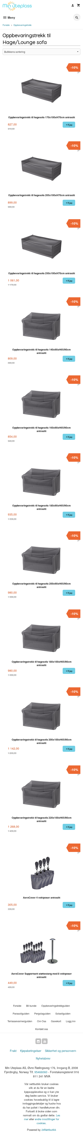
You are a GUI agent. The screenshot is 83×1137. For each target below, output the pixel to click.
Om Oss (41, 1021)
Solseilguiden (63, 1013)
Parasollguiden (21, 1013)
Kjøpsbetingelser (30, 1051)
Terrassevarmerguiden (19, 1021)
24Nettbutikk (49, 1130)
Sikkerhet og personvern (60, 1051)
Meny (11, 17)
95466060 (40, 1072)
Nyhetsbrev (43, 1058)
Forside (6, 24)
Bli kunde (31, 1005)
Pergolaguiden (42, 1013)
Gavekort (56, 1021)
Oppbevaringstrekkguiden (55, 1005)
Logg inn (71, 1021)
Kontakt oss (41, 1029)
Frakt (13, 1051)
